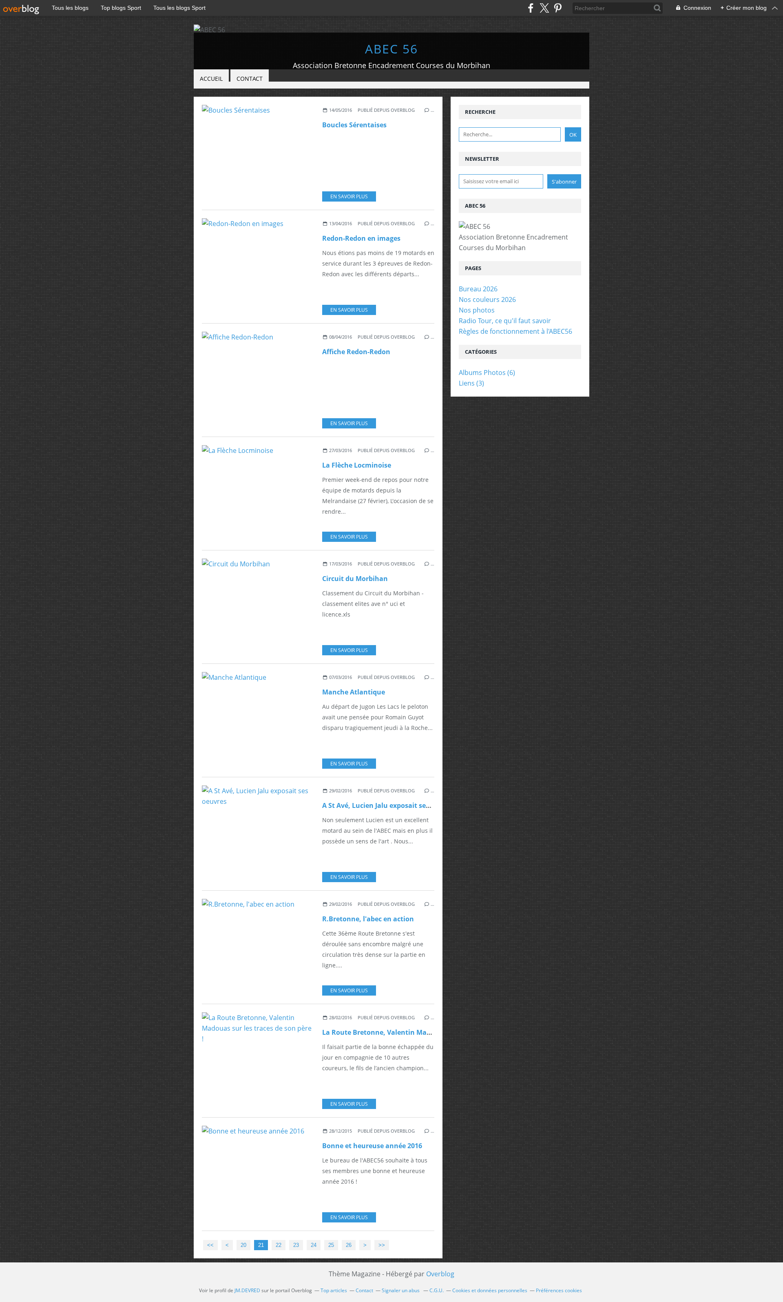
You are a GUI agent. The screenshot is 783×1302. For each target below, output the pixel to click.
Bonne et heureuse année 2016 (372, 1145)
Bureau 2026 (478, 288)
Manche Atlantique (353, 692)
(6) (487, 372)
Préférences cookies (559, 1290)
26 (349, 1245)
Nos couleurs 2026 (487, 299)
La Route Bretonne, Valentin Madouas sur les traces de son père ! (427, 1032)
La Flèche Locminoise (356, 465)
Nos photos (477, 310)
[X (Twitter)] (544, 8)
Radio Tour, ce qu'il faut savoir (505, 320)
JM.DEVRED (247, 1290)
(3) (471, 383)
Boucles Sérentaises (354, 124)
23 (296, 1245)
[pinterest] (558, 8)
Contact (250, 78)
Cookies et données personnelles (489, 1290)
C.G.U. (436, 1290)
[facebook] (531, 8)
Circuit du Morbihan (355, 578)
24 (313, 1245)
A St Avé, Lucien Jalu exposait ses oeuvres (389, 805)
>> (381, 1245)
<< (210, 1245)
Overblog (440, 1273)
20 (243, 1245)
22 (278, 1245)
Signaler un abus (401, 1290)
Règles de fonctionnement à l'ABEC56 (515, 331)
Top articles (334, 1290)
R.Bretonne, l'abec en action (368, 918)
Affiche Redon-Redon (356, 351)
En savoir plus (349, 196)
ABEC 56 (391, 48)
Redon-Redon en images (361, 238)
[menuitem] (211, 79)
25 (331, 1245)
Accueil (211, 78)
